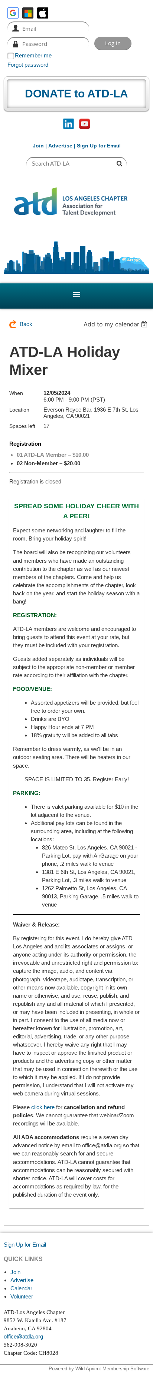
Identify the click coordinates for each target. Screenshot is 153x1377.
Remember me (33, 55)
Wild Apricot (88, 1368)
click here (43, 1107)
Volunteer (21, 1296)
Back (26, 324)
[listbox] (116, 324)
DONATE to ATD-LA (76, 93)
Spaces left (22, 426)
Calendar (21, 1288)
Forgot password (27, 64)
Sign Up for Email (25, 1244)
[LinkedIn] (68, 124)
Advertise (60, 146)
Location (19, 410)
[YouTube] (84, 124)
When (16, 393)
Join (38, 146)
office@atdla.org (23, 1336)
